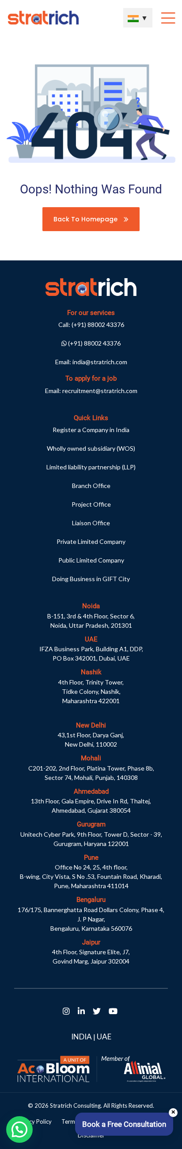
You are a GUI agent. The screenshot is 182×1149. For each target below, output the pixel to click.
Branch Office (91, 485)
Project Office (91, 504)
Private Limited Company (91, 541)
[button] (19, 1129)
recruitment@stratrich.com (99, 390)
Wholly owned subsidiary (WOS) (91, 448)
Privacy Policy (34, 1121)
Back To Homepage (86, 219)
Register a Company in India (91, 429)
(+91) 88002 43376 (98, 324)
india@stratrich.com (99, 362)
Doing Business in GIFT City (91, 578)
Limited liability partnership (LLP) (91, 467)
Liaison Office (91, 523)
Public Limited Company (91, 560)
